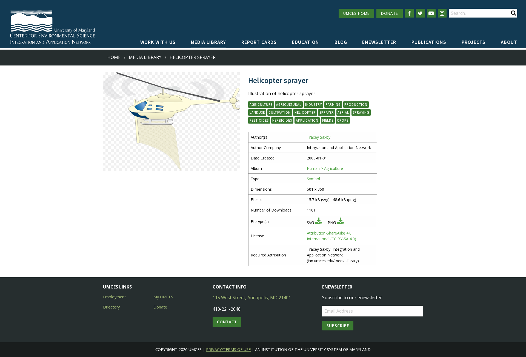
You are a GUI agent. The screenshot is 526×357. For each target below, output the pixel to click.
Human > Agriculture (325, 168)
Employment (114, 296)
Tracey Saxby (318, 137)
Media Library (208, 42)
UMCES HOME (356, 13)
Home (114, 57)
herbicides (282, 120)
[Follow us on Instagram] (442, 13)
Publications (428, 42)
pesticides (259, 120)
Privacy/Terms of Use (228, 349)
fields (327, 120)
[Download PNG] (340, 222)
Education (305, 42)
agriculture (261, 104)
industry (313, 104)
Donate (160, 307)
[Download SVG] (318, 222)
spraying (361, 112)
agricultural (288, 104)
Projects (473, 42)
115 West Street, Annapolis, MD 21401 (252, 298)
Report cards (259, 42)
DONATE (389, 13)
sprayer (326, 112)
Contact (227, 321)
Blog (341, 42)
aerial (343, 112)
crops (342, 120)
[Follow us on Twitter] (420, 13)
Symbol (313, 178)
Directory (111, 307)
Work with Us (158, 42)
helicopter (305, 112)
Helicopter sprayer (193, 57)
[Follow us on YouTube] (431, 13)
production (355, 104)
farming (333, 104)
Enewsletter (379, 42)
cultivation (279, 112)
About (509, 42)
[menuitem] (158, 42)
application (307, 120)
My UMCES (163, 296)
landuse (257, 112)
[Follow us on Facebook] (409, 13)
